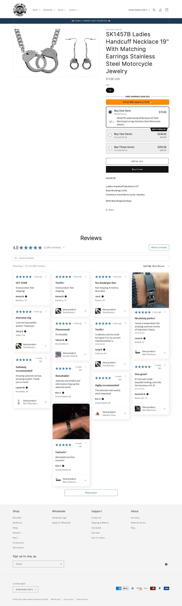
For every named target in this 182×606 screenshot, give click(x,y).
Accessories (18, 542)
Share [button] (111, 209)
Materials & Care (138, 523)
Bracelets (17, 517)
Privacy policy (69, 599)
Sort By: (147, 266)
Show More (140, 333)
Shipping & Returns (100, 523)
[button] (36, 10)
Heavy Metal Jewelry (26, 599)
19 (110, 90)
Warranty (96, 532)
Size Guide (96, 527)
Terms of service (82, 599)
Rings (15, 527)
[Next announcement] (168, 21)
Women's (17, 532)
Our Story (135, 517)
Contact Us (96, 517)
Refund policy (56, 599)
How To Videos (98, 537)
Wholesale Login (59, 517)
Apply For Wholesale (61, 523)
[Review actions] (46, 276)
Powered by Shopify (41, 599)
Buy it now (137, 169)
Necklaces (17, 523)
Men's (15, 537)
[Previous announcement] (14, 21)
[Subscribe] (61, 564)
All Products (18, 548)
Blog (133, 527)
